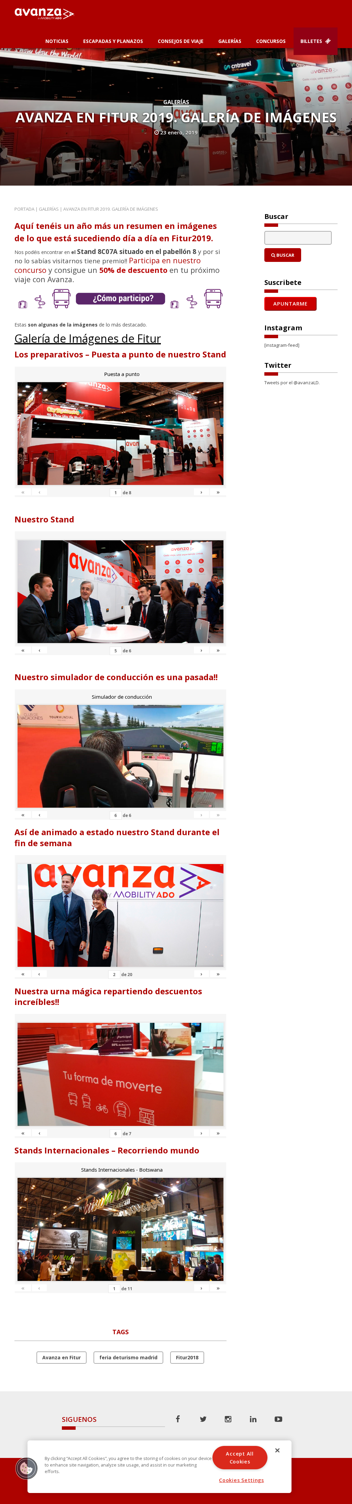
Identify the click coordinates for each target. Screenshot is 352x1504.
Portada (24, 209)
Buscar (284, 255)
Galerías (229, 41)
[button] (26, 1468)
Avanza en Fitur (61, 1357)
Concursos (271, 41)
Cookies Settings (241, 1480)
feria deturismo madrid (128, 1357)
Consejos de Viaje (181, 41)
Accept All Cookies (239, 1457)
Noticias (56, 41)
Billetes (311, 41)
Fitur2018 (187, 1357)
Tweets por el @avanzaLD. (292, 382)
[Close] (277, 1450)
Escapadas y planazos (113, 41)
